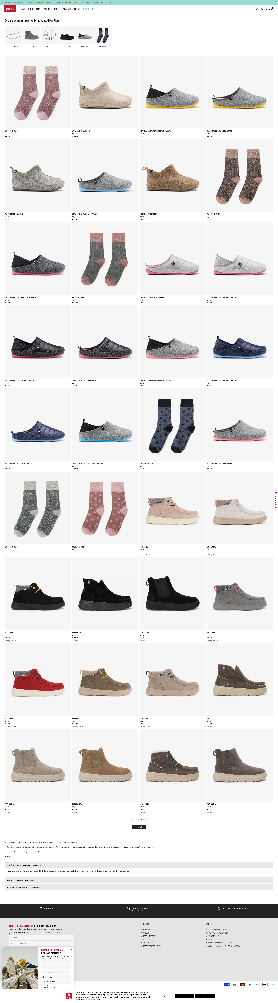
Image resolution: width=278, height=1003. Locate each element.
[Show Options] (68, 982)
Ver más (7, 857)
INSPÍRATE (77, 9)
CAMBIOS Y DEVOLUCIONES (217, 933)
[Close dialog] (71, 950)
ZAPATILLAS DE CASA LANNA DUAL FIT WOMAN (155, 131)
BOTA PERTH (76, 632)
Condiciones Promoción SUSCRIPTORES (221, 943)
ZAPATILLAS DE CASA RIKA (81, 131)
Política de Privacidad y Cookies (90, 999)
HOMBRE (30, 9)
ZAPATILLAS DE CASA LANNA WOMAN (219, 131)
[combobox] (44, 977)
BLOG (143, 939)
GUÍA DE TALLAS (212, 936)
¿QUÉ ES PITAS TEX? (148, 936)
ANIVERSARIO (67, 9)
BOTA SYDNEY (144, 804)
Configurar (164, 996)
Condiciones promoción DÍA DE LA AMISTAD (223, 946)
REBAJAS (22, 9)
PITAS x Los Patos (88, 9)
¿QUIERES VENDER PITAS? (151, 946)
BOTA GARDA (144, 547)
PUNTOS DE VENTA (148, 943)
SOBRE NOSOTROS (148, 929)
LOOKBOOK (145, 933)
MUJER (38, 9)
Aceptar (205, 996)
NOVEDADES (46, 9)
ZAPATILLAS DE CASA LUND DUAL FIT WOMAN (222, 297)
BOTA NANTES (144, 632)
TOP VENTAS (56, 9)
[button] (276, 500)
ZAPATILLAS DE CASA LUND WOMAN (152, 297)
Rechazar (185, 996)
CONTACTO (210, 939)
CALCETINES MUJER (11, 131)
